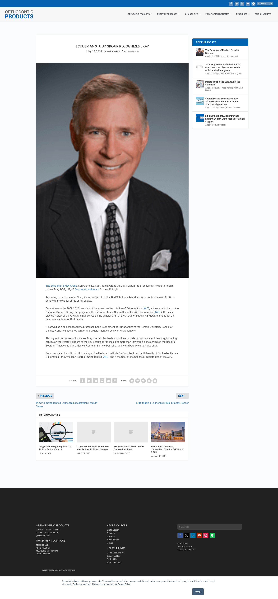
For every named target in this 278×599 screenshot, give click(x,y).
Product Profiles (233, 107)
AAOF (157, 312)
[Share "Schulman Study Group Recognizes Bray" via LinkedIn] (95, 380)
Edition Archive (263, 14)
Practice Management (217, 14)
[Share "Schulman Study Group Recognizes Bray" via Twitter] (89, 380)
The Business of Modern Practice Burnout (222, 51)
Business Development (228, 56)
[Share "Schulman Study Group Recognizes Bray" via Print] (115, 380)
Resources (241, 14)
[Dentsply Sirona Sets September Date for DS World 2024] (168, 432)
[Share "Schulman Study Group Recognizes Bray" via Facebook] (82, 380)
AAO (145, 308)
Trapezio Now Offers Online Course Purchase (129, 448)
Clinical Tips (191, 14)
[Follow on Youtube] (199, 535)
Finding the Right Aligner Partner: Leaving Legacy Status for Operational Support (225, 119)
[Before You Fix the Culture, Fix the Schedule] (200, 84)
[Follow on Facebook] (180, 535)
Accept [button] (198, 591)
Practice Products (167, 14)
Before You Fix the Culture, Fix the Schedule (222, 83)
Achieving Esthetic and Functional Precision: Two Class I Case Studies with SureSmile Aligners (223, 67)
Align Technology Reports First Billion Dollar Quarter (55, 448)
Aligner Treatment (226, 73)
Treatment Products (139, 14)
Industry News (112, 51)
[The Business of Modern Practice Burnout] (200, 52)
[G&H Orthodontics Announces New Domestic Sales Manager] (94, 432)
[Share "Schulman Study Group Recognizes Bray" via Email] (108, 380)
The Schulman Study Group (61, 285)
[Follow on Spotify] (212, 535)
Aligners (238, 73)
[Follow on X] (186, 535)
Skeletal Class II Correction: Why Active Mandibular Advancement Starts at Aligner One (222, 101)
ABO (105, 356)
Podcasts (222, 125)
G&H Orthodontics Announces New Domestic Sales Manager (93, 448)
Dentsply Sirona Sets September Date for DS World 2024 (167, 449)
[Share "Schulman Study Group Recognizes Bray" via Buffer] (102, 380)
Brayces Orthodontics (86, 289)
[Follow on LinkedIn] (192, 535)
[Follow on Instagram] (205, 535)
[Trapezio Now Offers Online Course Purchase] (131, 432)
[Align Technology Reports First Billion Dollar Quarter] (56, 432)
